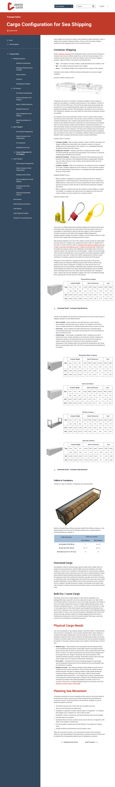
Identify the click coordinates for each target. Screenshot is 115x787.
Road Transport (17, 159)
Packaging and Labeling (23, 84)
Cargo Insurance (21, 74)
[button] (79, 88)
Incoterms (19, 79)
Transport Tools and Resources (22, 218)
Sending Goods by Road (23, 175)
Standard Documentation (23, 63)
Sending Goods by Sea (23, 147)
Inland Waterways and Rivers (22, 204)
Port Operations (21, 143)
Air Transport (17, 88)
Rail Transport (17, 199)
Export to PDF (13, 30)
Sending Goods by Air (22, 109)
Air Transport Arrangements (24, 93)
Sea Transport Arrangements (24, 131)
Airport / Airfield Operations (24, 104)
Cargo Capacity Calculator (20, 213)
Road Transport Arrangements (25, 163)
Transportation (14, 54)
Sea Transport (18, 127)
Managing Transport (19, 58)
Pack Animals (17, 208)
